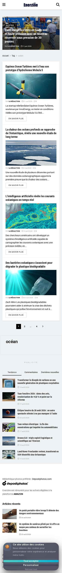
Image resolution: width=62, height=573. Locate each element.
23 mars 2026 (28, 298)
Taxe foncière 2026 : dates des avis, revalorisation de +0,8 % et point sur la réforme (34, 396)
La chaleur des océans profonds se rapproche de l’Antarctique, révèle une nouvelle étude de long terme (31, 133)
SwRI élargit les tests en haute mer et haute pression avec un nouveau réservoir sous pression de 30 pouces (26, 35)
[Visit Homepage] (31, 5)
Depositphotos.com (42, 479)
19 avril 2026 (27, 231)
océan (20, 56)
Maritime (10, 25)
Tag (13, 56)
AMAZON (18, 494)
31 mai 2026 (27, 101)
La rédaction (13, 46)
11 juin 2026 (26, 46)
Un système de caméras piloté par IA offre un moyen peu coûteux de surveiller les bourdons (39, 527)
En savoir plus (18, 118)
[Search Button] (58, 4)
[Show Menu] (3, 4)
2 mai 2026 (27, 168)
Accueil (5, 56)
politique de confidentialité (46, 570)
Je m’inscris (27, 560)
